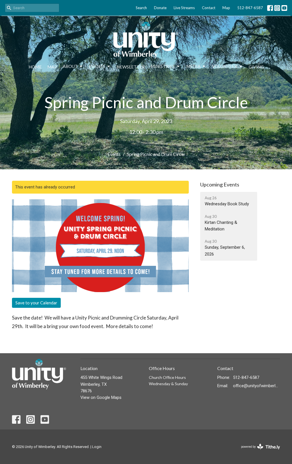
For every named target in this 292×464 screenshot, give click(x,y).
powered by (257, 451)
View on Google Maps (100, 397)
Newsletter (131, 66)
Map (226, 7)
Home (35, 66)
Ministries (163, 66)
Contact (208, 7)
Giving (256, 66)
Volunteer (224, 66)
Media (193, 66)
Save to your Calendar (36, 302)
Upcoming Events (219, 184)
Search (141, 7)
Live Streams (184, 7)
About (70, 66)
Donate (160, 7)
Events (97, 66)
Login (97, 447)
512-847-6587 (250, 7)
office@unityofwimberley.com (256, 385)
